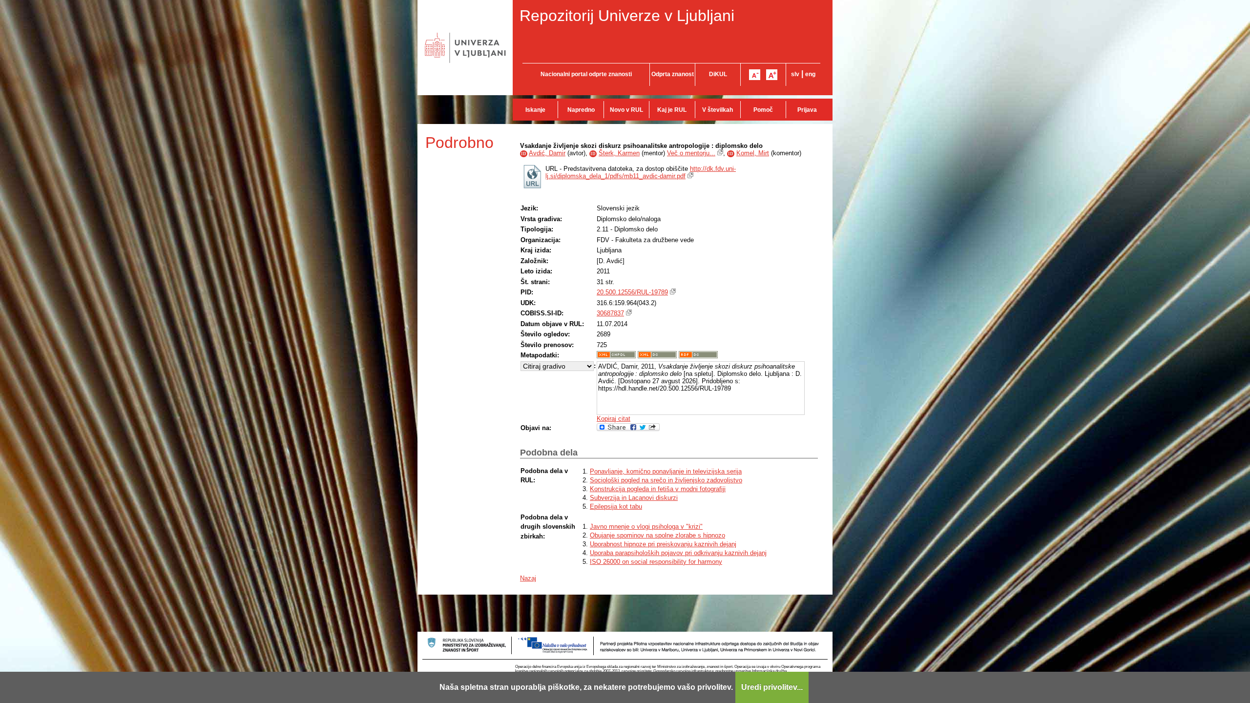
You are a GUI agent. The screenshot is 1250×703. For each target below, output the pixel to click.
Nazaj (528, 578)
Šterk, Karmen (619, 153)
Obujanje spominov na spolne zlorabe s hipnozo (657, 535)
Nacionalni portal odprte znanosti (586, 74)
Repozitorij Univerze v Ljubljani (627, 15)
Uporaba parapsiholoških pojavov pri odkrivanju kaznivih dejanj (678, 553)
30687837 (610, 313)
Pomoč (763, 109)
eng (810, 74)
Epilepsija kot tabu (616, 506)
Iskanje (535, 109)
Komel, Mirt (752, 153)
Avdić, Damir (547, 153)
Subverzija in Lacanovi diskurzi (634, 497)
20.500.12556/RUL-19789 (632, 292)
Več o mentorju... (691, 153)
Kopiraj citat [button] (613, 418)
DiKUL (718, 74)
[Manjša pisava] (754, 74)
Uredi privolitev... (772, 687)
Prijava (807, 109)
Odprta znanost (672, 74)
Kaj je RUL (672, 109)
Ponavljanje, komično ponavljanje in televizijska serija (666, 471)
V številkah (717, 109)
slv (795, 74)
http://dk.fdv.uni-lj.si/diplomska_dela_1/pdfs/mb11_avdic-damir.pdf (640, 172)
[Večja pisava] (771, 74)
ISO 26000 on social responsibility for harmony (656, 561)
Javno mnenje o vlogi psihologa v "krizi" (646, 526)
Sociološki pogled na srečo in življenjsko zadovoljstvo (666, 480)
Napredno (581, 109)
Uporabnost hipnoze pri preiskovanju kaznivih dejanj (663, 544)
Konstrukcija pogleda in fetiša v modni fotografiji (658, 489)
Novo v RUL (626, 109)
